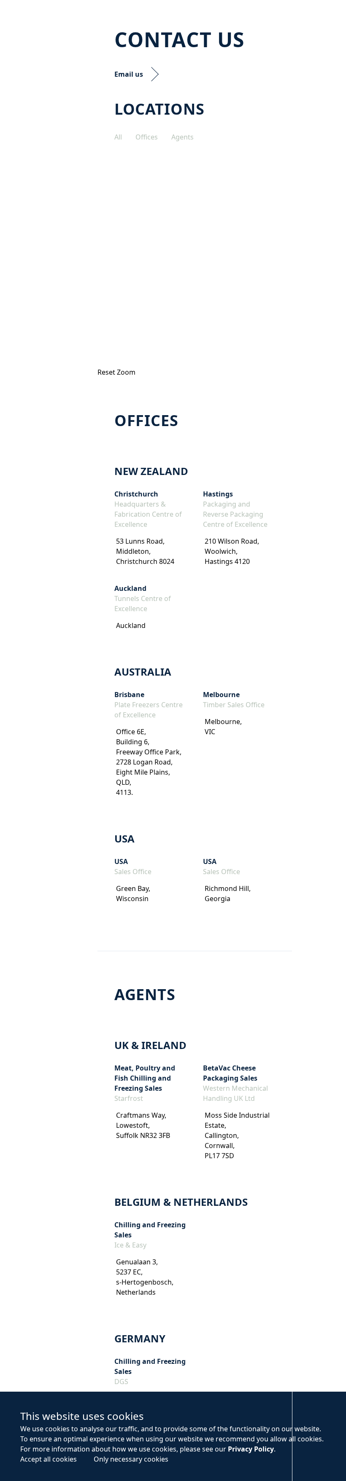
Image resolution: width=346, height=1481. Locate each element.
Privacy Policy (251, 1449)
